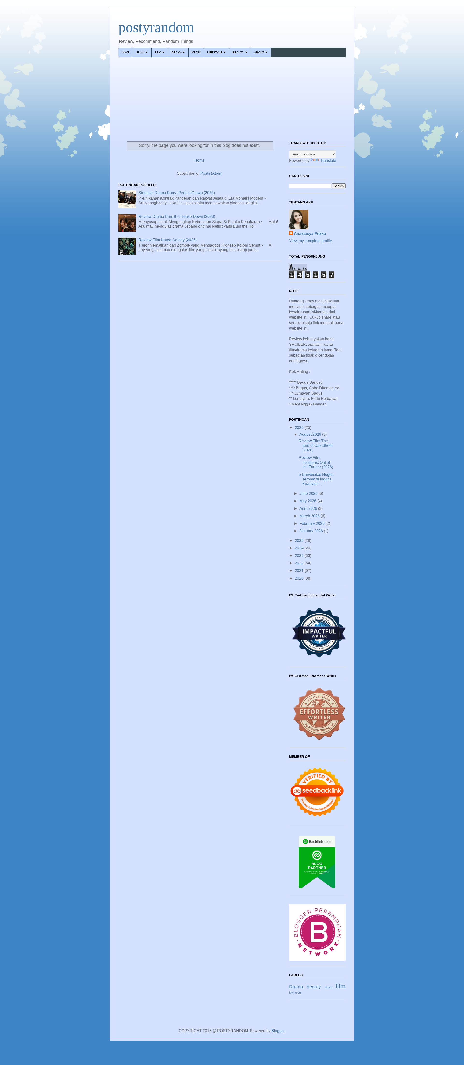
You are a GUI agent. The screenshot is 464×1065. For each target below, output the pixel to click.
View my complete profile (310, 241)
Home (199, 160)
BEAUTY (240, 52)
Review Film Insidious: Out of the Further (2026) (316, 462)
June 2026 (309, 493)
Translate (328, 160)
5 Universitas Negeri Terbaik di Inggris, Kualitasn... (316, 479)
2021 (299, 571)
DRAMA (178, 52)
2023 (299, 556)
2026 (299, 428)
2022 (299, 563)
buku (328, 987)
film (341, 986)
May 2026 (308, 501)
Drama (296, 986)
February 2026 (312, 523)
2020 (299, 578)
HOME (125, 52)
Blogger (278, 1031)
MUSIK (196, 52)
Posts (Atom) (211, 173)
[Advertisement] (232, 94)
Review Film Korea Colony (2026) (167, 240)
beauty (314, 986)
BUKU (142, 52)
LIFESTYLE (216, 52)
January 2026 (311, 531)
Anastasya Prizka (310, 234)
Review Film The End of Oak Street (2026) (316, 445)
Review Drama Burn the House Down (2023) (176, 216)
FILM (160, 52)
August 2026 (310, 434)
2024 (299, 548)
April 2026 (308, 508)
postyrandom (156, 27)
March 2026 (310, 516)
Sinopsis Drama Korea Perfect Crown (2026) (176, 193)
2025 (299, 541)
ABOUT (261, 52)
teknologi (295, 992)
